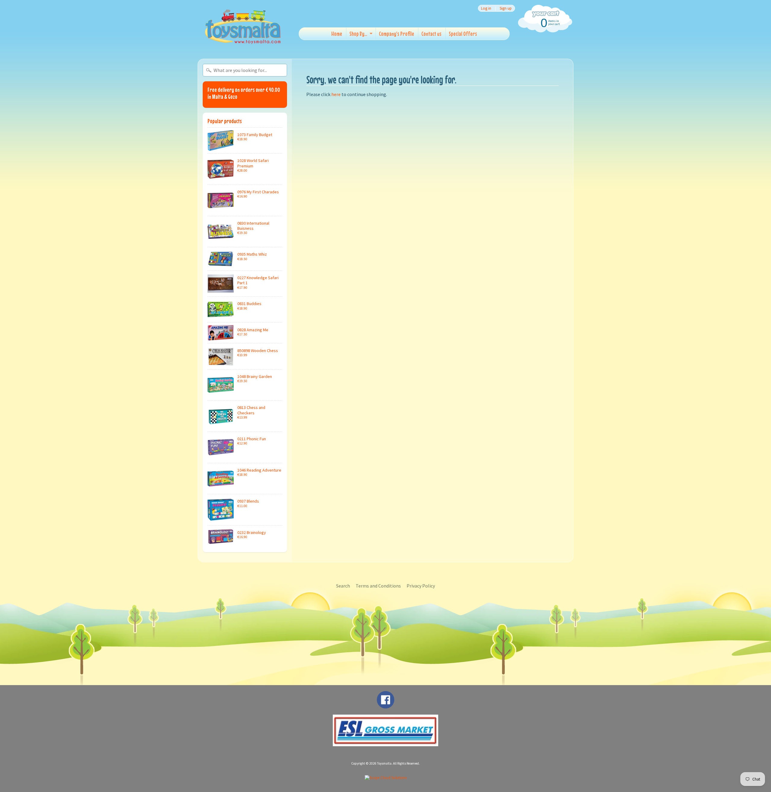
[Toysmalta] (243, 26)
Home (336, 33)
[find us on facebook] (385, 706)
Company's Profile (396, 33)
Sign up (506, 8)
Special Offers (463, 33)
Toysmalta (384, 763)
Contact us (431, 33)
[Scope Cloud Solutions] (386, 777)
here (336, 94)
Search (343, 586)
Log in (486, 8)
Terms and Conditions (378, 586)
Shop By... (358, 33)
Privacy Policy (421, 586)
